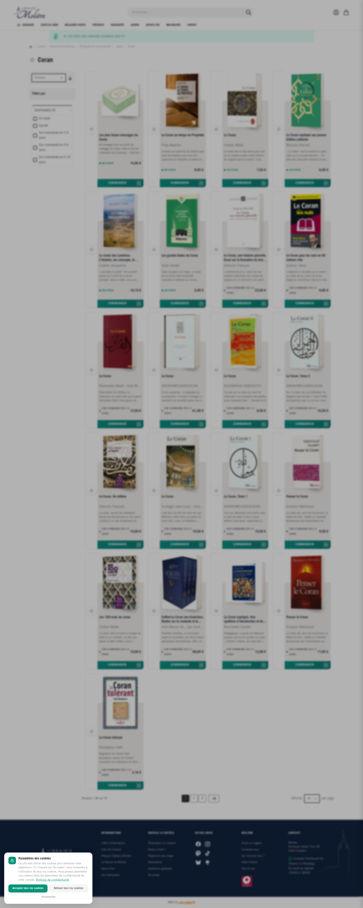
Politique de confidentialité (52, 880)
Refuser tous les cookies (68, 888)
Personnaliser (48, 897)
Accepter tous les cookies (27, 888)
